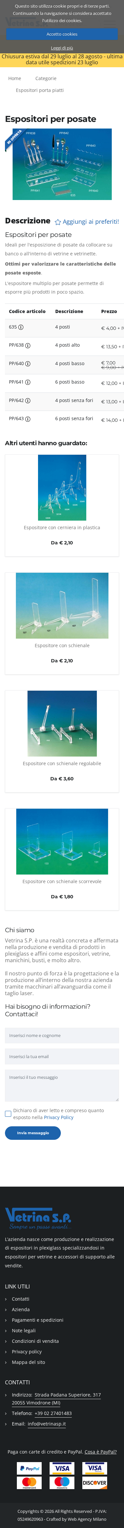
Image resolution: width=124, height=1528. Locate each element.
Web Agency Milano (87, 1519)
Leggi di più (62, 48)
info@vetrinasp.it (47, 1424)
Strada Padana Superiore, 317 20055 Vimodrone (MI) (56, 1399)
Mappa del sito (28, 1362)
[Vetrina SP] (62, 1219)
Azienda (21, 1309)
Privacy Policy (58, 1117)
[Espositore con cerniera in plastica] (62, 488)
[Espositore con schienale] (62, 606)
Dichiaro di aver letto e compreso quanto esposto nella (58, 1113)
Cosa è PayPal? (101, 1452)
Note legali (24, 1330)
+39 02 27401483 (53, 1413)
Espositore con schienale (62, 645)
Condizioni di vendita (35, 1341)
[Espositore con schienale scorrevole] (62, 842)
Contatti (20, 1299)
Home (14, 78)
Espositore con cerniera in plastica (62, 527)
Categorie (46, 78)
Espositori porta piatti (40, 90)
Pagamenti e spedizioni (37, 1320)
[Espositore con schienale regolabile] (62, 724)
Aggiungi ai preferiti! (90, 221)
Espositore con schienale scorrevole (62, 881)
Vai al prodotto (62, 517)
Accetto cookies (62, 34)
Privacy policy (27, 1351)
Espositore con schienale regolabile (62, 763)
